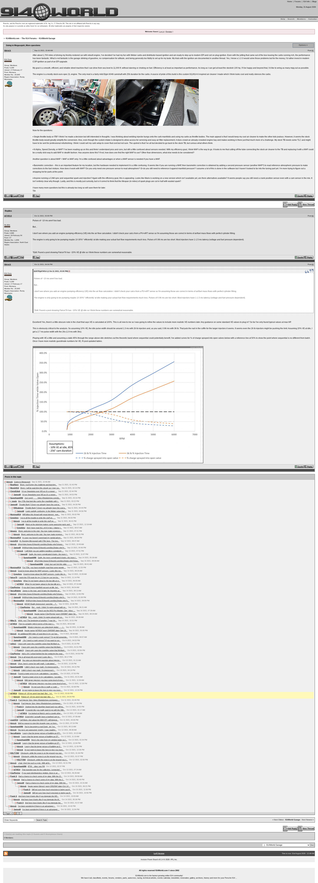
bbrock (7, 50)
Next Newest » (308, 820)
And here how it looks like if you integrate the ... (44, 803)
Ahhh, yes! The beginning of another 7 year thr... (37, 621)
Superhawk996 (16, 498)
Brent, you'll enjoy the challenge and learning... (38, 485)
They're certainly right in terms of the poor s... (36, 624)
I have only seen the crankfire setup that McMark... (45, 650)
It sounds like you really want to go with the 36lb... (45, 710)
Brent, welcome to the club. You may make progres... (42, 534)
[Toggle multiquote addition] (299, 196)
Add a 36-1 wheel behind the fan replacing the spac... (43, 654)
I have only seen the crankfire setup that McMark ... (42, 647)
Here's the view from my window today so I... (49, 740)
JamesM (17, 495)
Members (301, 19)
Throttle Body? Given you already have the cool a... (45, 508)
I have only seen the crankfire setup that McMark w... (39, 644)
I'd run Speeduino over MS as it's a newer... (39, 495)
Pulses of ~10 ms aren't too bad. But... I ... (38, 697)
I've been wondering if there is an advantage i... (36, 806)
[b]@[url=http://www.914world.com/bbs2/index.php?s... (44, 548)
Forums (297, 1)
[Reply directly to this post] (309, 196)
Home (289, 1)
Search (291, 19)
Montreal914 (15, 514)
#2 (313, 216)
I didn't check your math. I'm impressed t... (38, 670)
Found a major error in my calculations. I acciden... (42, 677)
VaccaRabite (15, 591)
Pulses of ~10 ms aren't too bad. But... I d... (35, 693)
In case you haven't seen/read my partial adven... (42, 538)
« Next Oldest (278, 820)
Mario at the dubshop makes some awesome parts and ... (49, 524)
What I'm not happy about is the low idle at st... (41, 581)
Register (169, 31)
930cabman (19, 508)
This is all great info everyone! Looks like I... (35, 657)
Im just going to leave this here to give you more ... (42, 690)
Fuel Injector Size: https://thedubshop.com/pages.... (39, 700)
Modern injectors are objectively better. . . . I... (46, 627)
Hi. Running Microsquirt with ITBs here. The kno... (39, 541)
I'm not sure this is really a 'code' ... (45, 687)
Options (302, 45)
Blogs (314, 1)
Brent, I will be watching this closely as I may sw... (40, 488)
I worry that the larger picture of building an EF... (40, 737)
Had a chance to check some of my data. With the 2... (42, 780)
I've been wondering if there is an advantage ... (40, 809)
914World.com (12, 38)
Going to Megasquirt (22, 482)
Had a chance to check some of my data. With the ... (47, 783)
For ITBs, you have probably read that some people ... (44, 568)
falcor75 (13, 577)
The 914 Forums (29, 38)
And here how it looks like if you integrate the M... (40, 799)
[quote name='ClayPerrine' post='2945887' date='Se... (55, 614)
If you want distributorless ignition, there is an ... (41, 773)
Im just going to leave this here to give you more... (44, 750)
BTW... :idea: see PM (36, 766)
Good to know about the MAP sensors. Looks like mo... (40, 571)
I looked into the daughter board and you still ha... (44, 707)
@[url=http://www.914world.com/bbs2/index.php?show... (56, 561)
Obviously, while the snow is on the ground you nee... (42, 753)
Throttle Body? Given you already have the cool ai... (39, 505)
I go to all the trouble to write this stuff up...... (38, 521)
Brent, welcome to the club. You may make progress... (40, 531)
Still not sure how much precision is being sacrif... (51, 790)
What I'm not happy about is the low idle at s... (43, 584)
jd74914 (8, 216)
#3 (313, 264)
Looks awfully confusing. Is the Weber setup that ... (46, 511)
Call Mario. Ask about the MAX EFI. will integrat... (39, 720)
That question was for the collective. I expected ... (41, 770)
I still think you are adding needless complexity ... (44, 551)
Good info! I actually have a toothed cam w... (42, 717)
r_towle (13, 501)
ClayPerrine (15, 587)
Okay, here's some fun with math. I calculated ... (37, 664)
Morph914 (14, 488)
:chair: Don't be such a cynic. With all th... (34, 763)
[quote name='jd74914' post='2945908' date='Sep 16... (46, 630)
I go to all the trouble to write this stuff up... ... (38, 518)
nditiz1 (13, 644)
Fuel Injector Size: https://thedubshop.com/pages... (41, 703)
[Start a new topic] (306, 204)
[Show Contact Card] (14, 196)
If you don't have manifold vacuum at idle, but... (40, 587)
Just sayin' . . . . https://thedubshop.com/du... (42, 498)
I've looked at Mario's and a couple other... (45, 713)
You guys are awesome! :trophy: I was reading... (37, 730)
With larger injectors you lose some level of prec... (44, 680)
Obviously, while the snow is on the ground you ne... (42, 756)
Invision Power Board (149, 859)
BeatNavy (14, 485)
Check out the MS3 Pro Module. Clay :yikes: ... (56, 611)
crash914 (14, 720)
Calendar (312, 19)
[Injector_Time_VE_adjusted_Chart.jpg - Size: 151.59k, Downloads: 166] (118, 404)
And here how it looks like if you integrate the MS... (38, 796)
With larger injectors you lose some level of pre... (47, 683)
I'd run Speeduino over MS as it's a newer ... (39, 491)
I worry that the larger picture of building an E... (43, 746)
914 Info (306, 1)
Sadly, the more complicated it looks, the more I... (48, 554)
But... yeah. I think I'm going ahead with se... (49, 607)
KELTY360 (14, 753)
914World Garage (47, 38)
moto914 (14, 541)
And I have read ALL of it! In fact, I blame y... (44, 528)
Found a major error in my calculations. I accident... (38, 674)
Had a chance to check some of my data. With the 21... (40, 776)
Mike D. (13, 621)
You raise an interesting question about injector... (41, 660)
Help (283, 19)
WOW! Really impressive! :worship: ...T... (41, 604)
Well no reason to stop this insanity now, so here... (38, 723)
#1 (313, 50)
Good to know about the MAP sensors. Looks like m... (45, 574)
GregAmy (14, 518)
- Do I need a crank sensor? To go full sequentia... (48, 637)
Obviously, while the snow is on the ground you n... (47, 760)
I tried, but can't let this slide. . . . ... (58, 564)
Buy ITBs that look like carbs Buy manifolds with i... (38, 501)
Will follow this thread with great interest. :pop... (41, 514)
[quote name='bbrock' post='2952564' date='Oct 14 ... (49, 786)
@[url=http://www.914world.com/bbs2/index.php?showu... (41, 544)
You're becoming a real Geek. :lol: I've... (40, 727)
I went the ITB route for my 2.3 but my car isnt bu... (39, 577)
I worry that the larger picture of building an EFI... (41, 733)
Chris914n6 (15, 491)
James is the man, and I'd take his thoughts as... (41, 591)
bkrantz (13, 531)
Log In (161, 31)
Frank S (20, 650)
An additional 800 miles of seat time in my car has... (38, 634)
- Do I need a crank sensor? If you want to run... (41, 640)
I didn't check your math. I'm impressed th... (42, 667)
